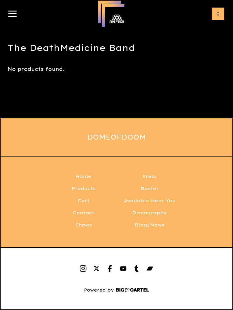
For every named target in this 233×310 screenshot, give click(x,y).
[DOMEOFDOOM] (117, 19)
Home (83, 176)
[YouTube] (123, 268)
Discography (149, 213)
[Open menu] (12, 14)
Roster (150, 188)
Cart (83, 200)
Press (149, 176)
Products (84, 188)
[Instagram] (83, 268)
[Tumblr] (136, 268)
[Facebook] (109, 268)
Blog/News (149, 225)
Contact (83, 213)
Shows (83, 225)
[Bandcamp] (149, 268)
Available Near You (149, 200)
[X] (96, 268)
